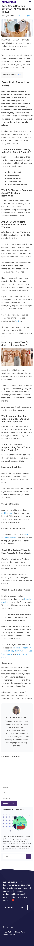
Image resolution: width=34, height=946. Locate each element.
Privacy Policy (7, 932)
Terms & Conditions (9, 934)
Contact (22, 907)
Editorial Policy (20, 932)
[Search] (28, 856)
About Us (9, 907)
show (19, 74)
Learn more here (23, 849)
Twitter (18, 321)
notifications (6, 513)
